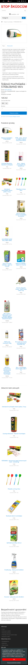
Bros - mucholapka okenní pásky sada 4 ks (21, 369)
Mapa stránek (5, 645)
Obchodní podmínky (6, 633)
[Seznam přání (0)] (21, 1)
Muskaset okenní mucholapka (14, 516)
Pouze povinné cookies (14, 662)
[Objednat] (25, 1)
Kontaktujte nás (5, 641)
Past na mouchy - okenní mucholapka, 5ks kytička (21, 215)
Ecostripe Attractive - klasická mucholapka (7, 164)
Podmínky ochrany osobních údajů (9, 634)
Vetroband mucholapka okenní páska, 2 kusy (7, 190)
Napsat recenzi (16, 116)
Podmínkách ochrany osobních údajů (13, 655)
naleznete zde (19, 656)
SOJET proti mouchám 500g (7, 342)
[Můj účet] (20, 1)
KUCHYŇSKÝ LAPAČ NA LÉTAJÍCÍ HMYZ (7, 239)
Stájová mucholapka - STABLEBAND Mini (13, 22)
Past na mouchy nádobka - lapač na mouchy (7, 265)
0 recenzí (11, 116)
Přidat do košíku (14, 113)
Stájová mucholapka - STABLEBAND (7, 138)
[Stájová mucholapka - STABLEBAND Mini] (14, 33)
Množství (3, 106)
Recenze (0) (9, 45)
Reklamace (4, 643)
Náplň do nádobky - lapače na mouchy (21, 264)
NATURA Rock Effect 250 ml (14, 543)
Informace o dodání (6, 631)
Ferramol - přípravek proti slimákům (14, 597)
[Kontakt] (17, 1)
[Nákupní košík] (23, 1)
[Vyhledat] (25, 10)
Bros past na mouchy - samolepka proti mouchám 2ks (21, 343)
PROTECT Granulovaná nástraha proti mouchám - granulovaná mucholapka (7, 371)
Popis (3, 45)
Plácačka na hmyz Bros (21, 189)
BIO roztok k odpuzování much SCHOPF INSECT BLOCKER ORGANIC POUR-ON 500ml (7, 316)
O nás (3, 629)
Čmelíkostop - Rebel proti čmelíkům (14, 570)
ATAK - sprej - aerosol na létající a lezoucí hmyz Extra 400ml (21, 139)
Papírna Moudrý (8, 89)
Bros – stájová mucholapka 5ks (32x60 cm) (21, 165)
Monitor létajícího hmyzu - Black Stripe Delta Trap (21, 289)
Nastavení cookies (6, 636)
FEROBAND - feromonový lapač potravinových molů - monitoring (14, 461)
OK (14, 659)
